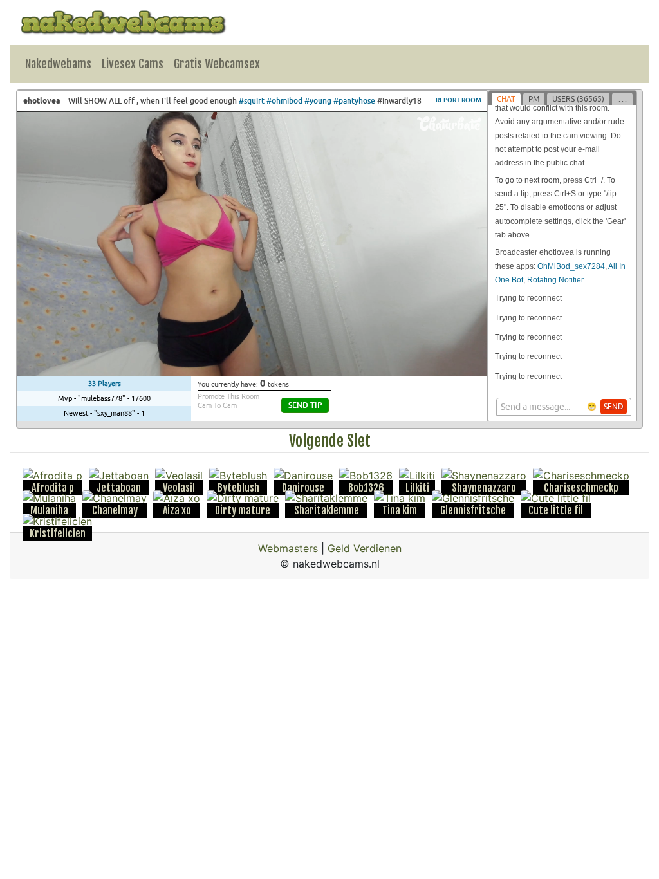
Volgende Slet (330, 440)
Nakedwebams (58, 64)
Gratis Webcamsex (217, 64)
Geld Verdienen (365, 548)
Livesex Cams (132, 64)
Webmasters (288, 548)
